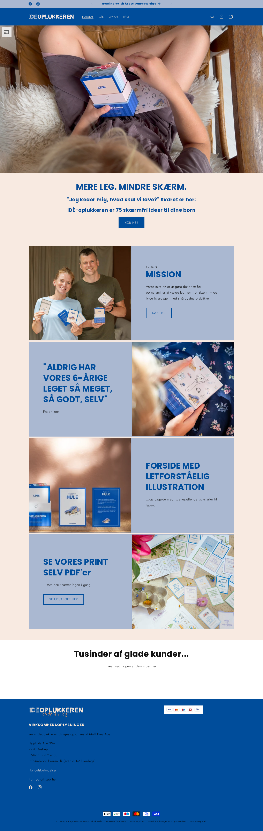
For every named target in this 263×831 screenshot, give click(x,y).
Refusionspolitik (198, 821)
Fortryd (34, 779)
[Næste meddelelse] (171, 4)
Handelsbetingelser (43, 770)
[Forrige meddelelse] (91, 4)
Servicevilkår (137, 821)
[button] (212, 16)
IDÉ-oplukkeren (74, 821)
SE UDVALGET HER (63, 599)
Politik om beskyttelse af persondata (167, 821)
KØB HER (131, 222)
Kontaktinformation (116, 821)
